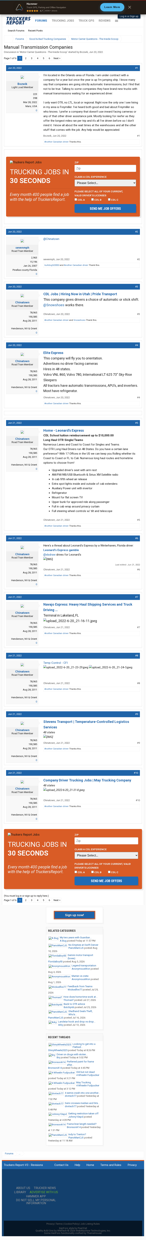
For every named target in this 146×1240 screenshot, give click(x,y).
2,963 (34, 257)
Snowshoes (79, 320)
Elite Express (53, 353)
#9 (136, 714)
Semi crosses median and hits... (82, 1103)
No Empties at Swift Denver (83, 944)
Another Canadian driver (56, 142)
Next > (57, 58)
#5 (136, 422)
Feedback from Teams (80, 986)
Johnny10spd (75, 1116)
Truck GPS (86, 20)
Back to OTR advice (74, 1004)
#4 (136, 345)
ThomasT (68, 1000)
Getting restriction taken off (83, 1113)
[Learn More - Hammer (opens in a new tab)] (73, 7)
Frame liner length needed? (82, 1124)
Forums (41, 20)
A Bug (63, 940)
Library (20, 1192)
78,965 (33, 312)
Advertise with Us (44, 1192)
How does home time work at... (80, 996)
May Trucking (83, 1082)
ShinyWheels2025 (57, 1050)
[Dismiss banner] (129, 7)
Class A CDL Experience (91, 176)
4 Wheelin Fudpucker (87, 1075)
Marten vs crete (80, 976)
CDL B (98, 199)
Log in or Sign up (129, 16)
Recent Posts (35, 30)
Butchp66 (69, 1007)
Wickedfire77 (75, 989)
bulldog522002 (51, 265)
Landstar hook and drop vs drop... (76, 1021)
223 (35, 94)
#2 (136, 231)
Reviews (104, 20)
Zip (77, 162)
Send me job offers (105, 209)
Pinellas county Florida (25, 270)
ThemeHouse (94, 1233)
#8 (136, 655)
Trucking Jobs (63, 20)
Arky (60, 1024)
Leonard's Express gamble (61, 550)
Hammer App (36, 1196)
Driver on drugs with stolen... (72, 1054)
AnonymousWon (81, 968)
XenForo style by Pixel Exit (73, 1228)
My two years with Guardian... (76, 937)
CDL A (81, 199)
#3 (136, 286)
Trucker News (45, 1188)
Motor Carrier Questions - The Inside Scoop (43, 52)
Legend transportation (84, 965)
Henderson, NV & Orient (24, 328)
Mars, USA (31, 106)
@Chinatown (51, 239)
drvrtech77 (70, 1095)
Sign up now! (74, 915)
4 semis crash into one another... (82, 1092)
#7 (136, 597)
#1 (136, 68)
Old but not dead (85, 1072)
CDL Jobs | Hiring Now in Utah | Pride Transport (80, 294)
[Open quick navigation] (136, 39)
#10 (136, 772)
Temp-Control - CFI (55, 663)
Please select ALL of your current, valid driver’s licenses (99, 193)
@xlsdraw (49, 554)
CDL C (114, 199)
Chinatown (22, 302)
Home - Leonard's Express (63, 430)
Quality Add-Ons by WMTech (73, 1230)
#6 (136, 538)
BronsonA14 (55, 1067)
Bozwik (84, 52)
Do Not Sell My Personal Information (36, 1202)
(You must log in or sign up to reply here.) (26, 895)
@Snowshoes (53, 305)
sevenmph (22, 247)
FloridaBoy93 (55, 961)
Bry (58, 1057)
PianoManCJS (76, 947)
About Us (23, 1188)
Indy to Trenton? (77, 1134)
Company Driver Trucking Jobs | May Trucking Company (87, 780)
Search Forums (16, 30)
